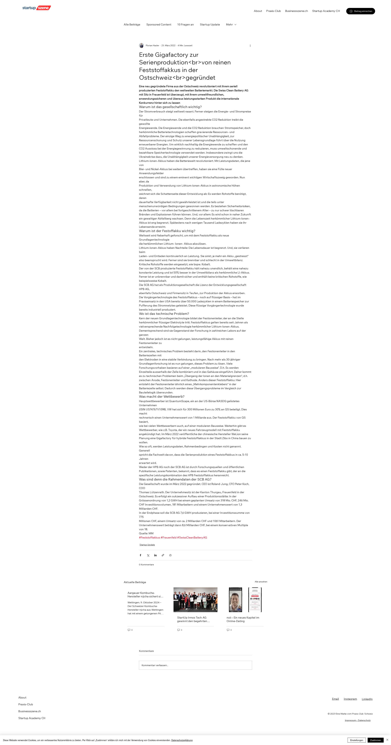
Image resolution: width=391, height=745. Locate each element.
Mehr (229, 24)
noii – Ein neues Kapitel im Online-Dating (243, 619)
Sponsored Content (158, 24)
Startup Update (210, 24)
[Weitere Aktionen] (250, 45)
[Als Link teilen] (162, 555)
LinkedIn (367, 699)
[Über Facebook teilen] (140, 555)
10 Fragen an (185, 24)
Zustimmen (375, 740)
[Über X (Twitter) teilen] (147, 555)
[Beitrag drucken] (170, 555)
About (22, 697)
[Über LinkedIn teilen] (155, 555)
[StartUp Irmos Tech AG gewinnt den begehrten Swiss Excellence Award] (196, 599)
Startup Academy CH (31, 718)
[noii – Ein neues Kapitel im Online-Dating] (245, 599)
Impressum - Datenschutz (358, 720)
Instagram (350, 699)
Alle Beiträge (132, 24)
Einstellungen (356, 740)
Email (335, 699)
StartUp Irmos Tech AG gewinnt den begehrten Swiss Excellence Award (192, 619)
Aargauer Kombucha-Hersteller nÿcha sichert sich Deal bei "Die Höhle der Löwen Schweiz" (146, 594)
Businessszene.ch (29, 711)
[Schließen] (387, 740)
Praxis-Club (25, 704)
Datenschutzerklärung (182, 740)
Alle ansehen (261, 581)
